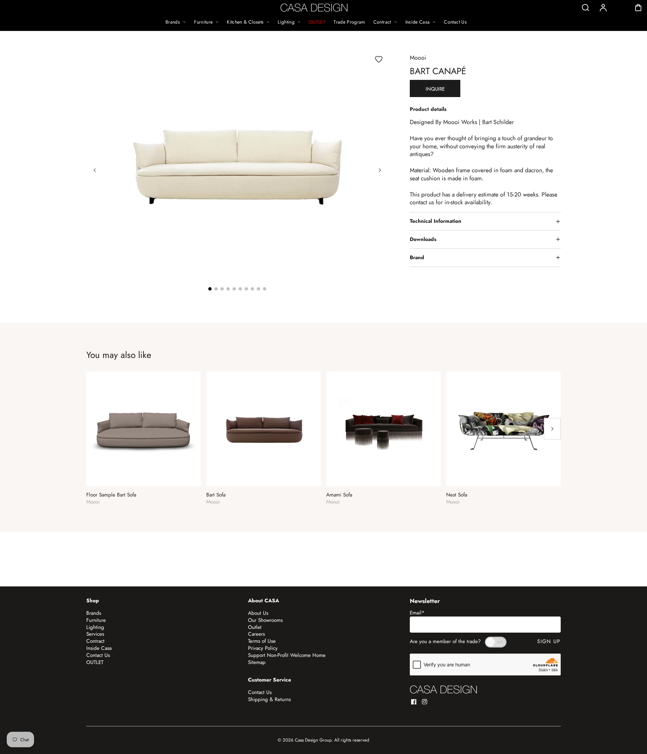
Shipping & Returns (269, 699)
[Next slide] (379, 170)
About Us (258, 613)
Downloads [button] (423, 239)
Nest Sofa (456, 495)
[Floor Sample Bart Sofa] (143, 428)
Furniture (96, 620)
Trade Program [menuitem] (349, 22)
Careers (256, 634)
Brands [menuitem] (172, 22)
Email (417, 612)
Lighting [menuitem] (286, 22)
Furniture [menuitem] (203, 22)
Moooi (418, 57)
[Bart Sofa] (263, 428)
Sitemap (257, 662)
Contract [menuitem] (382, 22)
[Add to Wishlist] (379, 59)
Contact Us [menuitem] (455, 22)
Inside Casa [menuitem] (417, 22)
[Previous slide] (94, 170)
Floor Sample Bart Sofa (111, 495)
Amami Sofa (339, 495)
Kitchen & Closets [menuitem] (245, 22)
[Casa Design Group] (443, 689)
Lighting (95, 627)
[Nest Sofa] (503, 428)
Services (95, 634)
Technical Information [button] (435, 221)
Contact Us (98, 655)
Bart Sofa (215, 495)
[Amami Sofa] (383, 428)
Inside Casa (99, 648)
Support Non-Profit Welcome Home (287, 655)
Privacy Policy (263, 648)
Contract (95, 641)
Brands (93, 613)
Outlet (254, 627)
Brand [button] (417, 257)
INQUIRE (435, 89)
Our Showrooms (265, 620)
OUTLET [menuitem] (317, 22)
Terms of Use (262, 641)
